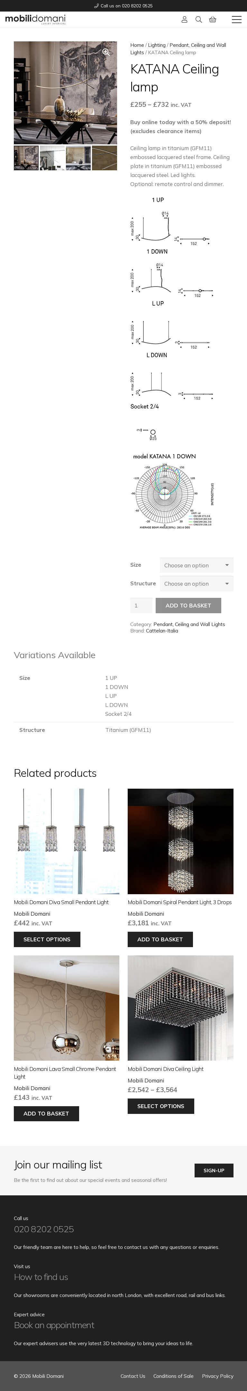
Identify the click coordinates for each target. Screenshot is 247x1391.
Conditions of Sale (173, 1376)
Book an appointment (54, 1324)
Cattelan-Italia (162, 631)
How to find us (41, 1276)
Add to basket (188, 605)
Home (137, 45)
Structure (143, 583)
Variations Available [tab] (55, 654)
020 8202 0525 (44, 1228)
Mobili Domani (32, 913)
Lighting (157, 45)
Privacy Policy (217, 1376)
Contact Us (133, 1376)
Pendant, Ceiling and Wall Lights (189, 624)
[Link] (185, 19)
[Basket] (213, 20)
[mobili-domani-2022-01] (35, 19)
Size (135, 564)
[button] (199, 20)
